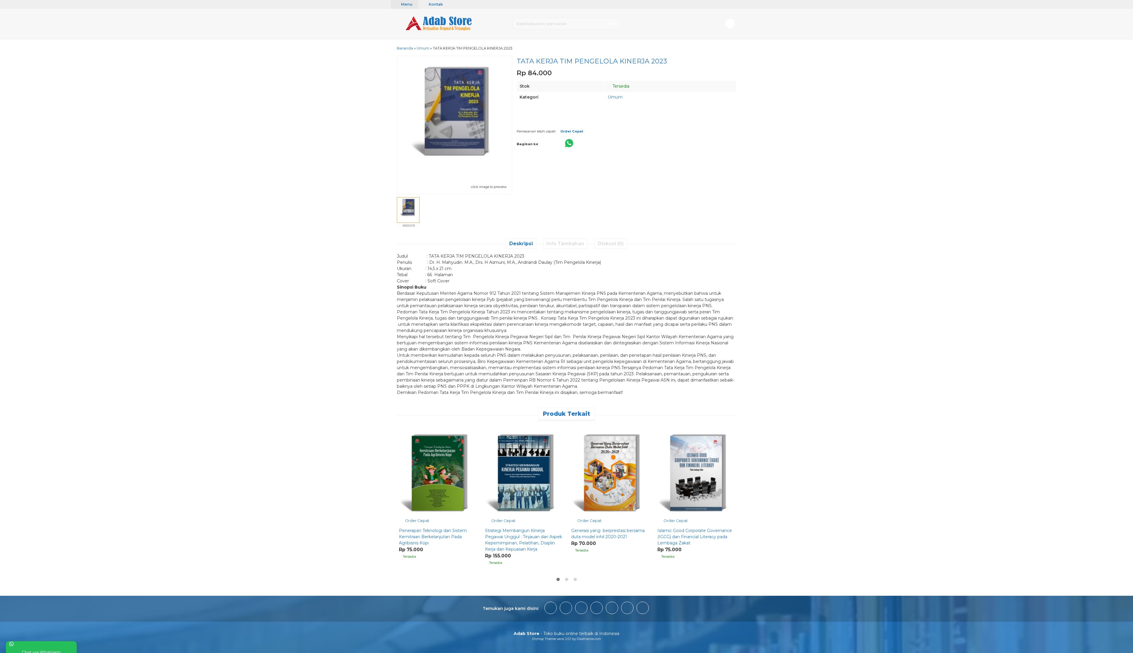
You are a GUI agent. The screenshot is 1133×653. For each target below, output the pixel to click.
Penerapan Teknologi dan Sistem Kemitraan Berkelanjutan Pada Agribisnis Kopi (433, 537)
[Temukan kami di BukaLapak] (627, 609)
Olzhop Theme (544, 639)
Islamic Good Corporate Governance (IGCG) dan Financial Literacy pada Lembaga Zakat (694, 537)
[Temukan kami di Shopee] (596, 609)
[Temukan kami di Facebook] (550, 609)
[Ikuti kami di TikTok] (581, 609)
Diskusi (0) (611, 243)
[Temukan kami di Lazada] (642, 609)
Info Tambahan (565, 243)
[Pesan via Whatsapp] (404, 428)
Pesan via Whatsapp (588, 122)
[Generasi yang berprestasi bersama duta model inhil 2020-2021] (610, 474)
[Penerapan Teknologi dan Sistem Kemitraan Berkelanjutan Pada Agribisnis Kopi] (437, 474)
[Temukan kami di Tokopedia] (612, 609)
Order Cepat (416, 520)
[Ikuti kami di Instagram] (566, 609)
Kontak (435, 4)
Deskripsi (521, 243)
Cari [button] (610, 23)
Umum (615, 97)
